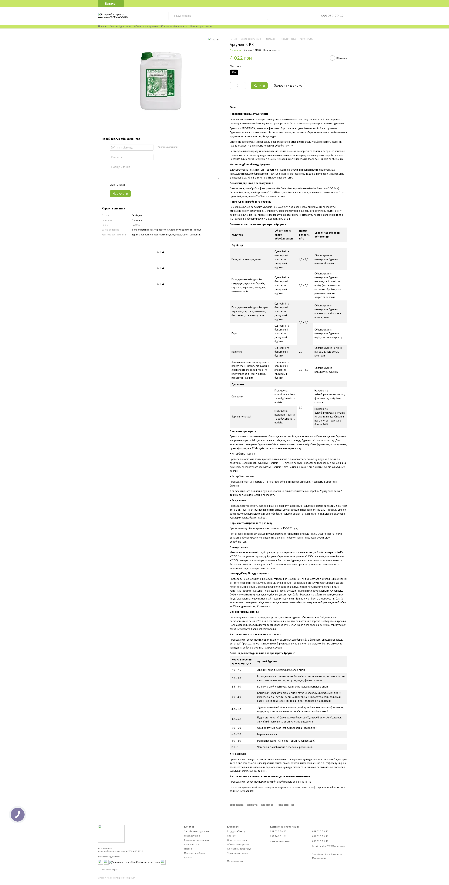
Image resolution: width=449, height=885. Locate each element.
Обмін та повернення (146, 26)
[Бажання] (310, 16)
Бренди (188, 857)
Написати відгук (271, 50)
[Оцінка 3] (142, 185)
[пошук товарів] (263, 16)
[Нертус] (213, 39)
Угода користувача (201, 26)
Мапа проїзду (319, 858)
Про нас (102, 26)
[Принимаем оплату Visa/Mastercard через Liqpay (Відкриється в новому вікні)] (134, 862)
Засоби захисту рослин (196, 831)
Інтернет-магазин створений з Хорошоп (116, 878)
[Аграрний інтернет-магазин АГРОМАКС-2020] (111, 833)
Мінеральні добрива (195, 853)
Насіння (188, 848)
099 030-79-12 (332, 15)
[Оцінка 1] (131, 185)
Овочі (185, 234)
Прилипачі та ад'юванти (196, 840)
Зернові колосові (148, 234)
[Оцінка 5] (153, 185)
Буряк (135, 234)
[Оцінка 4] (148, 185)
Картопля (164, 234)
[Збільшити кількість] (243, 85)
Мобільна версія (109, 869)
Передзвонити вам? (280, 841)
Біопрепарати (191, 844)
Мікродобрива (192, 835)
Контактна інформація (174, 26)
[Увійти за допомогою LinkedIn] (193, 147)
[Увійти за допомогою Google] (188, 147)
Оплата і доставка (120, 26)
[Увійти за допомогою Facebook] (182, 147)
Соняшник (195, 234)
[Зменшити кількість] (232, 85)
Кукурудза (175, 234)
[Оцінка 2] (137, 185)
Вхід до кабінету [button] (236, 831)
